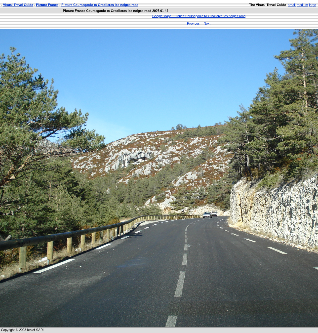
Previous (193, 23)
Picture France (47, 5)
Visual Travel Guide (18, 5)
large (312, 5)
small (292, 5)
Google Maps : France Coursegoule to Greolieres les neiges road (198, 16)
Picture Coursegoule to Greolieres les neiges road (99, 5)
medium (302, 5)
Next (207, 23)
